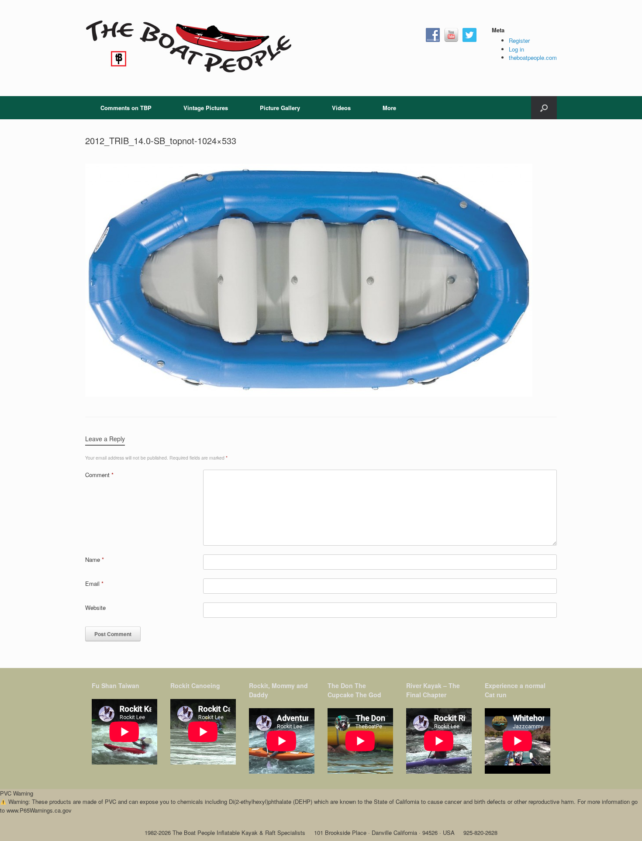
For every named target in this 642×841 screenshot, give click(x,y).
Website (95, 607)
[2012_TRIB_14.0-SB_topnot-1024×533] (308, 394)
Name (94, 559)
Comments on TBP (126, 108)
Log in (516, 49)
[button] (544, 107)
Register (519, 40)
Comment (99, 475)
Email (94, 583)
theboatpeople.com (533, 57)
